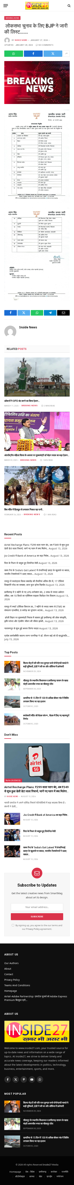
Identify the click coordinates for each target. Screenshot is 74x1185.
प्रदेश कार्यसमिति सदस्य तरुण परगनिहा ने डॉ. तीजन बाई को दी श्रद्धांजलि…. (37, 635)
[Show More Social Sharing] (66, 54)
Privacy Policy (33, 929)
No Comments (46, 45)
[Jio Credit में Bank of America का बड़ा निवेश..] (12, 819)
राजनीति (65, 1171)
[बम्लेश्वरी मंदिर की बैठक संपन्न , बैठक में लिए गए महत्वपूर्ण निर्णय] (12, 719)
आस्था (31, 1176)
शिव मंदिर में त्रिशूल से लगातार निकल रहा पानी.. (24, 509)
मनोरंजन (60, 1176)
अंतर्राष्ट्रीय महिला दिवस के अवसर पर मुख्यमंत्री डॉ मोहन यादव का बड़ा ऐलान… (36, 455)
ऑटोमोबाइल (20, 1176)
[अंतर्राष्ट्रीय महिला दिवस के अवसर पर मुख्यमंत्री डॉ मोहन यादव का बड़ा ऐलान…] (37, 431)
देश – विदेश (29, 1171)
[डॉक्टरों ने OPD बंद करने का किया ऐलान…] (37, 377)
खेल (40, 1176)
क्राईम (49, 1176)
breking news (12, 18)
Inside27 (47, 1164)
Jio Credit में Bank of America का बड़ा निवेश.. (27, 555)
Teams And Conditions (17, 985)
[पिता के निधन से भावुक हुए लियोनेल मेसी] (12, 835)
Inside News (21, 40)
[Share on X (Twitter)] (53, 54)
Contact (8, 974)
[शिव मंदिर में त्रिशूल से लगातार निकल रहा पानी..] (37, 485)
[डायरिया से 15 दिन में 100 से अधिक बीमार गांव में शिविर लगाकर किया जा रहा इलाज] (12, 702)
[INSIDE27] (37, 5)
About (7, 968)
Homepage (10, 990)
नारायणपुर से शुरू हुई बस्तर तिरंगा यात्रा (21, 628)
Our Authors (11, 963)
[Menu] (5, 6)
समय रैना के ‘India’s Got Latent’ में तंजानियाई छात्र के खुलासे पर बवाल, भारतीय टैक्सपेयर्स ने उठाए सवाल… (44, 851)
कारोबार (54, 1171)
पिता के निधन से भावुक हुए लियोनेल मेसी (21, 563)
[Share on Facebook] (33, 54)
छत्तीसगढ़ (42, 1171)
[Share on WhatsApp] (13, 54)
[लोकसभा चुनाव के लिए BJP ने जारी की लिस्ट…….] (37, 82)
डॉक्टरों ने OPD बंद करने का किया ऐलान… (22, 400)
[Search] (69, 6)
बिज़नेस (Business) (13, 780)
